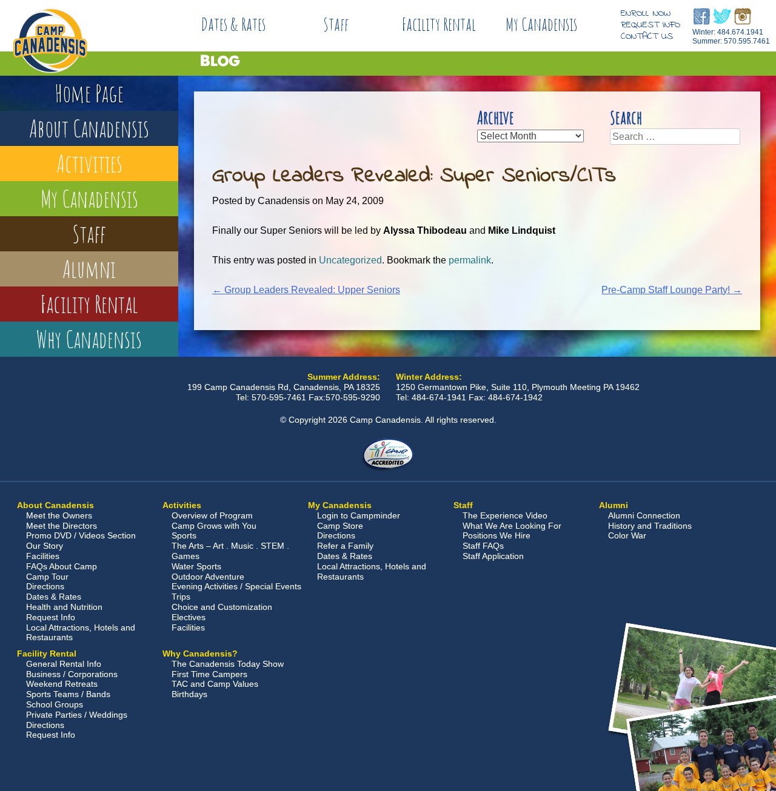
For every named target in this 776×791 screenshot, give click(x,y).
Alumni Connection (644, 515)
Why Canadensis (89, 338)
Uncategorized (350, 260)
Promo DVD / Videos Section (81, 535)
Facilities (42, 556)
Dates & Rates (233, 24)
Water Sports (196, 566)
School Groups (54, 704)
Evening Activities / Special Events (236, 586)
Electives (189, 617)
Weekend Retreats (62, 684)
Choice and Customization (222, 607)
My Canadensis (541, 24)
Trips (181, 596)
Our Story (44, 546)
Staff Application (493, 556)
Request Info (650, 25)
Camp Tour (47, 576)
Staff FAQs (483, 546)
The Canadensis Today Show (228, 664)
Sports (184, 535)
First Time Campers (209, 674)
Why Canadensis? (200, 653)
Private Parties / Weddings (76, 715)
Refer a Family (345, 546)
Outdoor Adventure (208, 576)
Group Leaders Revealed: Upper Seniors (306, 290)
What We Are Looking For (512, 526)
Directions (45, 586)
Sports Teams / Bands (68, 694)
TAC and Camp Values (215, 684)
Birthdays (189, 694)
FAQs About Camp (61, 566)
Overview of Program (212, 515)
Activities (89, 163)
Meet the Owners (59, 515)
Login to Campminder (358, 515)
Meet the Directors (61, 526)
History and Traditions (650, 526)
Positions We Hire (496, 535)
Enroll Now (646, 13)
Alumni (89, 268)
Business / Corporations (72, 674)
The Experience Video (505, 515)
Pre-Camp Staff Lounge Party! (671, 290)
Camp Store (340, 526)
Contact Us (647, 36)
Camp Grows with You (214, 526)
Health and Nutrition (64, 607)
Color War (627, 535)
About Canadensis (89, 128)
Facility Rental (439, 24)
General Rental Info (63, 664)
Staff (336, 24)
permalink (470, 260)
